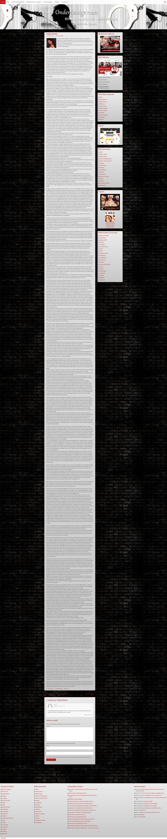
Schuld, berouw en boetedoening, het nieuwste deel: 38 (81, 808)
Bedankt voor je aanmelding (151, 803)
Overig (101, 266)
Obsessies (102, 172)
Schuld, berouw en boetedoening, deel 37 (78, 816)
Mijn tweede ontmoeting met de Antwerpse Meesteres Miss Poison (83, 825)
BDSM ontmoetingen (104, 235)
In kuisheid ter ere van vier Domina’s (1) (152, 795)
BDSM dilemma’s (103, 99)
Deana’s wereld (103, 110)
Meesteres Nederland (110, 223)
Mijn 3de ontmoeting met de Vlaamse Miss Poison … (80, 821)
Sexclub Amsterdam (110, 222)
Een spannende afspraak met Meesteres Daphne (150, 808)
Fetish (101, 251)
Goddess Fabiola (59, 688)
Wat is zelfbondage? (90, 693)
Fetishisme (102, 112)
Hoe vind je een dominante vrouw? (152, 812)
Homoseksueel (103, 257)
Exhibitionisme (103, 165)
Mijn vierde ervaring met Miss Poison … (77, 814)
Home (2, 2)
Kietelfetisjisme (103, 169)
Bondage (102, 163)
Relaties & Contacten (104, 176)
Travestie (102, 275)
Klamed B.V (3, 838)
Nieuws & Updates (104, 115)
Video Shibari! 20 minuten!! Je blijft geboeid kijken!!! (80, 812)
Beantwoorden (89, 714)
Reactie (48, 726)
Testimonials (102, 273)
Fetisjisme (102, 167)
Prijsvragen (102, 117)
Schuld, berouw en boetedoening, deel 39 (78, 793)
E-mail (48, 751)
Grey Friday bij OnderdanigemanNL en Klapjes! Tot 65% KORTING (83, 805)
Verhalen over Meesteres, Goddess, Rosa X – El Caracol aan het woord (84, 828)
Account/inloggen (48, 2)
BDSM (101, 97)
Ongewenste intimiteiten (105, 264)
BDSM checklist (103, 156)
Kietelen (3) (143, 810)
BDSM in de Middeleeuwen (105, 158)
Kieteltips (142, 814)
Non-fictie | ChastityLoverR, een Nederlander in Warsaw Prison (82, 810)
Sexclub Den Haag (110, 225)
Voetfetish (102, 277)
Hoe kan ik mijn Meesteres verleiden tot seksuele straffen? (81, 819)
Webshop (57, 2)
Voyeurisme (102, 279)
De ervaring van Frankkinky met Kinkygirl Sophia (153, 793)
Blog (8, 2)
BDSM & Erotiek (103, 154)
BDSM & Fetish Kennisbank (18, 2)
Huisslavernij (102, 260)
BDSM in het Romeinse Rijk (105, 161)
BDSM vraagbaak (103, 108)
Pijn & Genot (102, 174)
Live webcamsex (110, 227)
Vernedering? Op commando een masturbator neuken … (81, 803)
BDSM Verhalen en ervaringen (34, 2)
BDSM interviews (103, 101)
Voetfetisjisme (103, 185)
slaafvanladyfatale (59, 35)
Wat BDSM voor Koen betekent (75, 799)
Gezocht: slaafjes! (148, 801)
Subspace (102, 181)
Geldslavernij (102, 255)
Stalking (101, 178)
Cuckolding (102, 244)
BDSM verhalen (103, 106)
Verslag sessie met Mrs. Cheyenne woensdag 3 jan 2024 (81, 801)
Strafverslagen (50, 688)
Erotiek (101, 248)
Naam (48, 745)
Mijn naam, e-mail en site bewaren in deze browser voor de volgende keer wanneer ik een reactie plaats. (68, 757)
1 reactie (66, 688)
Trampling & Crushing (104, 183)
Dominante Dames (104, 246)
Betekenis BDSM (103, 240)
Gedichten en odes (104, 253)
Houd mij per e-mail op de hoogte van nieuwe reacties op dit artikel (60, 743)
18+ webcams (65, 2)
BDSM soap (102, 104)
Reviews (101, 119)
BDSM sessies (103, 237)
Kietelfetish (143, 816)
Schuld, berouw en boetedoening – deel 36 (78, 823)
